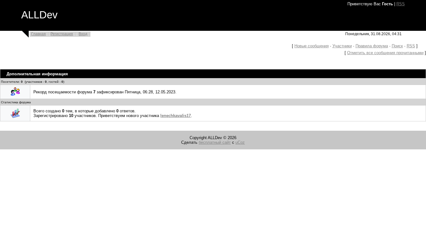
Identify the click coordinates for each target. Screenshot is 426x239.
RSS (400, 4)
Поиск (397, 46)
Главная (38, 34)
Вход (83, 34)
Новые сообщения (311, 46)
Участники (342, 46)
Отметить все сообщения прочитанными (385, 52)
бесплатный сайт (215, 142)
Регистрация (62, 34)
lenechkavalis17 (175, 115)
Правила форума (372, 46)
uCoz (240, 142)
